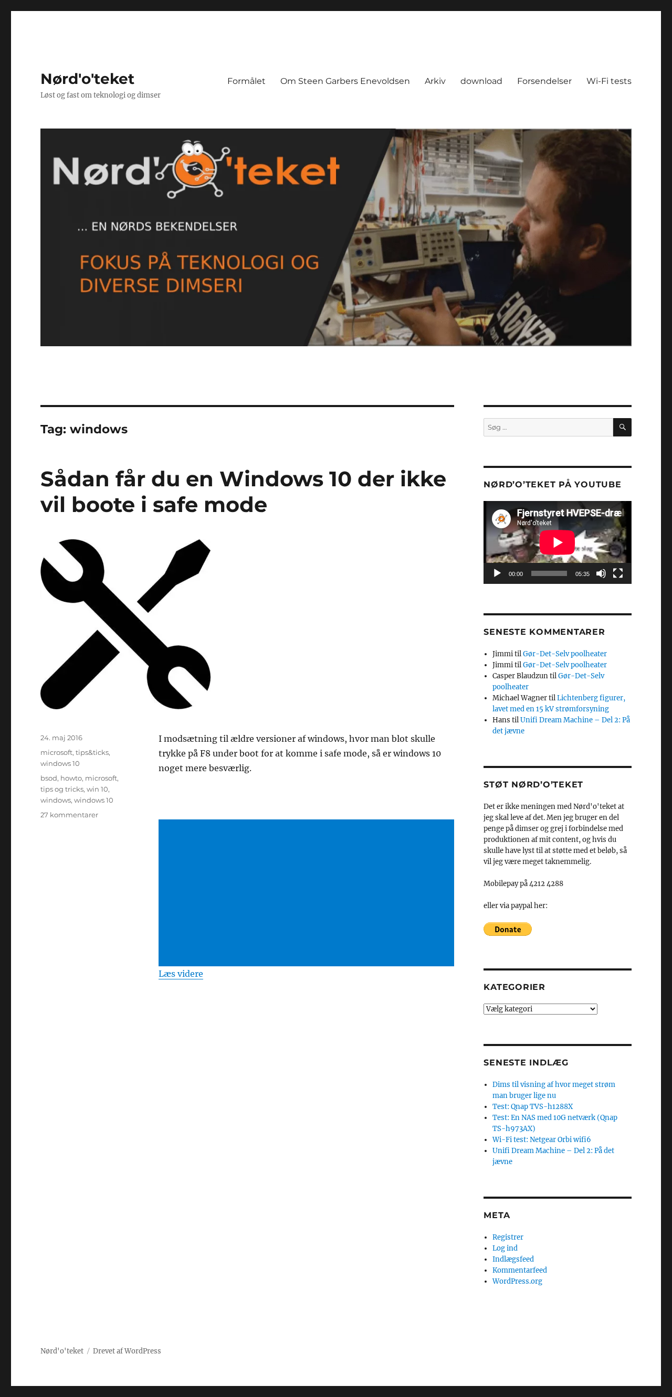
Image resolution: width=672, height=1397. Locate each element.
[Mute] (601, 573)
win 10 (97, 789)
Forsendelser (544, 81)
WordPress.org (517, 1281)
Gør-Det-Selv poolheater (565, 653)
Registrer (507, 1237)
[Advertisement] (308, 893)
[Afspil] (497, 573)
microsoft (56, 752)
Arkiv (435, 81)
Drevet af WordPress (127, 1351)
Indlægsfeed (513, 1259)
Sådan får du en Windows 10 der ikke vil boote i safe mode (243, 491)
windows (55, 800)
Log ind (505, 1248)
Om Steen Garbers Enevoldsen (345, 81)
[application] (557, 542)
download (481, 81)
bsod (48, 778)
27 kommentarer (69, 815)
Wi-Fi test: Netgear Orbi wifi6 (541, 1139)
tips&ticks (92, 752)
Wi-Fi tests (609, 81)
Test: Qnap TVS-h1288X (532, 1106)
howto (71, 778)
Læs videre (181, 973)
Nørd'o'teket (87, 79)
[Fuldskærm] (618, 573)
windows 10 (60, 763)
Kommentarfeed (519, 1270)
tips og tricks (61, 789)
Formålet (246, 81)
